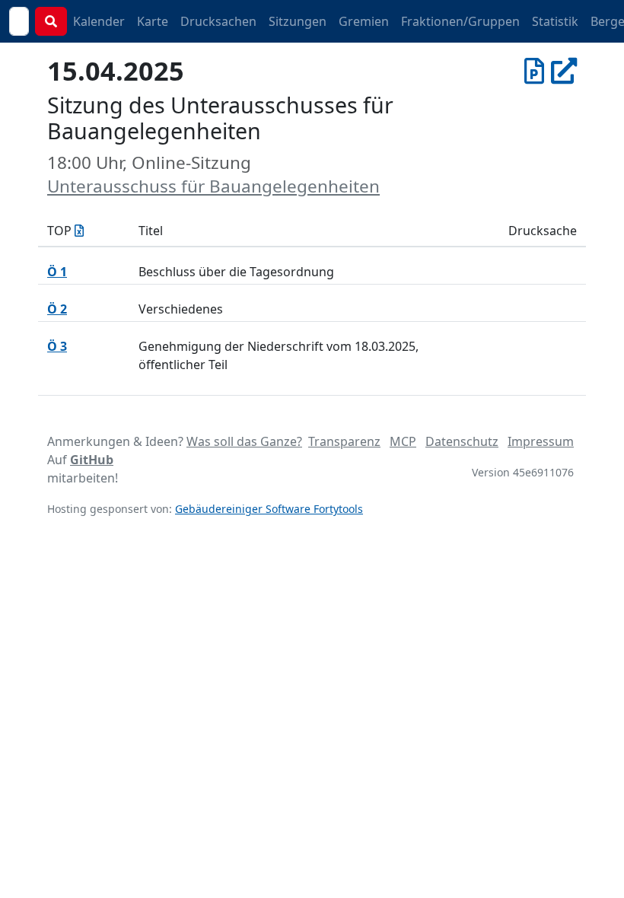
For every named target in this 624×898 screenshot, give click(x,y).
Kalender (99, 21)
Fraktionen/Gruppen (460, 21)
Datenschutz (461, 441)
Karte (152, 21)
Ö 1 (57, 271)
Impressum (541, 441)
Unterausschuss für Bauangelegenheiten (213, 186)
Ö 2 (57, 309)
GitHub (91, 459)
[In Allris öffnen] (564, 70)
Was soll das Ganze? (244, 441)
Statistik (555, 21)
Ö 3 (57, 346)
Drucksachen (218, 21)
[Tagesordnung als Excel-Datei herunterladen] (79, 230)
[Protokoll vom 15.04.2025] (534, 70)
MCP (403, 441)
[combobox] (19, 21)
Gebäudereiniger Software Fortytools (269, 509)
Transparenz (344, 441)
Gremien (364, 21)
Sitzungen (297, 21)
